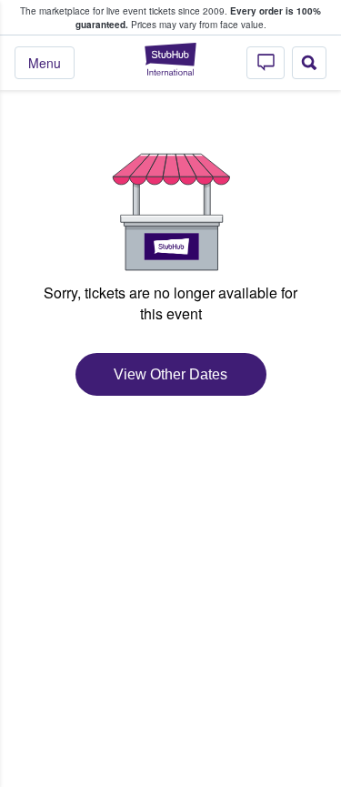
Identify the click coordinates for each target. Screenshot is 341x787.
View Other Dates (170, 374)
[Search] (309, 62)
